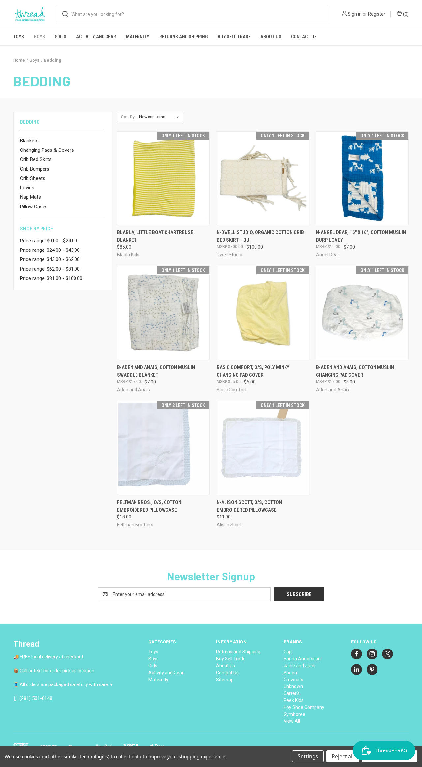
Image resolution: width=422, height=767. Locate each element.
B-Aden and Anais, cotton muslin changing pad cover (355, 371)
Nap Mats (30, 197)
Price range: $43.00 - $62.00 (50, 259)
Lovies (27, 188)
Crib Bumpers (34, 169)
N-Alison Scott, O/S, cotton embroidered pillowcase (249, 506)
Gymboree (294, 714)
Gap (288, 651)
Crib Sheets (32, 178)
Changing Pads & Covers (47, 150)
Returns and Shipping (183, 36)
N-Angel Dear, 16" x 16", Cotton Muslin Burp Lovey (361, 236)
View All (292, 721)
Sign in (355, 14)
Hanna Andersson (302, 658)
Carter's (292, 693)
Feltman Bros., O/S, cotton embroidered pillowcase (149, 506)
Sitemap (225, 679)
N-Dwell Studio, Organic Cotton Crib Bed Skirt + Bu (260, 236)
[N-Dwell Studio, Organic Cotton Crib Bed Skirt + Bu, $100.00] (263, 178)
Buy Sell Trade (234, 36)
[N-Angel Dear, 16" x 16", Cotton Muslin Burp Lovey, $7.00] (362, 178)
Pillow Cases (34, 207)
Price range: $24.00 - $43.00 (50, 250)
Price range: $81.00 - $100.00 (51, 278)
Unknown (293, 686)
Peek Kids (294, 700)
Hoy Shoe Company (304, 707)
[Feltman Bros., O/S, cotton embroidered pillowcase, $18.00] (163, 448)
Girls (60, 36)
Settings (308, 756)
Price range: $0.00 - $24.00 (48, 241)
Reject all (343, 756)
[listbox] (160, 117)
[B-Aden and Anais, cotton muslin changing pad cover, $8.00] (362, 313)
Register (376, 14)
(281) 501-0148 (35, 698)
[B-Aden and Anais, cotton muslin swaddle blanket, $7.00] (163, 313)
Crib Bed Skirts (36, 159)
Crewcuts (293, 679)
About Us (270, 36)
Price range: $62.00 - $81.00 (50, 269)
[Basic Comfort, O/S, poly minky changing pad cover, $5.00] (263, 313)
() (405, 14)
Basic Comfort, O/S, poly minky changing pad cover (253, 371)
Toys (18, 36)
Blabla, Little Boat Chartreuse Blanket (155, 236)
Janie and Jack (299, 665)
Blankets (29, 141)
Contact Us (304, 36)
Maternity (137, 36)
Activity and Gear (96, 36)
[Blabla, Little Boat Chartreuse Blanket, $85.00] (163, 178)
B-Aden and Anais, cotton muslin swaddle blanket (156, 371)
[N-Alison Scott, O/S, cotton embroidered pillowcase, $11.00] (263, 448)
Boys (39, 36)
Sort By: (128, 116)
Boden (290, 672)
